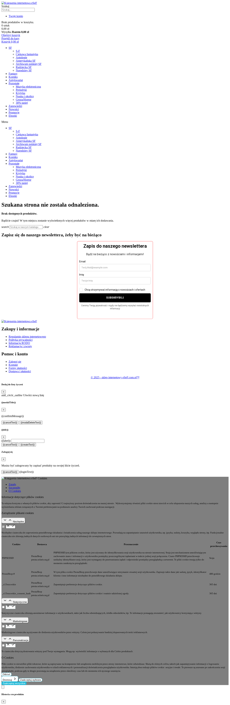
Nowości (14, 109)
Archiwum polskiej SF (29, 63)
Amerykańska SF (26, 60)
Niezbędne (18, 521)
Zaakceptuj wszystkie (14, 683)
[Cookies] (2, 687)
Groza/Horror (23, 99)
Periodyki (21, 89)
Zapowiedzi (15, 106)
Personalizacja (20, 640)
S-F (18, 51)
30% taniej (22, 102)
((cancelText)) (10, 422)
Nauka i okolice (25, 96)
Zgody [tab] (12, 484)
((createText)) (27, 444)
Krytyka (20, 93)
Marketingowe (20, 621)
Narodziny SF (24, 70)
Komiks (13, 76)
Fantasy (13, 73)
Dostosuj (8, 680)
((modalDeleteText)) (31, 422)
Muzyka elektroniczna (28, 86)
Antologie (21, 57)
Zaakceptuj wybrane (30, 680)
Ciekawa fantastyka (27, 54)
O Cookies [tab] (15, 490)
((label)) (5, 440)
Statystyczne (20, 602)
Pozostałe (14, 83)
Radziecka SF (24, 67)
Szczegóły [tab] (14, 487)
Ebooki (13, 115)
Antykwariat (16, 80)
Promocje (14, 112)
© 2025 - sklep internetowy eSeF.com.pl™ (115, 377)
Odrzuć (6, 674)
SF (10, 47)
